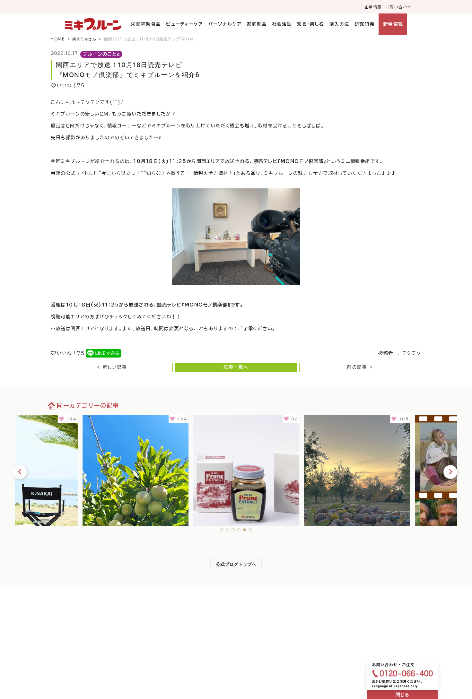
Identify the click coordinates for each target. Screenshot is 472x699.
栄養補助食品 (146, 24)
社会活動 (282, 24)
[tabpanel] (70, 469)
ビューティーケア (184, 24)
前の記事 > (360, 367)
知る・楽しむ (310, 24)
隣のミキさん (84, 39)
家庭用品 (257, 24)
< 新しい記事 (112, 367)
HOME (58, 39)
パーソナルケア (224, 24)
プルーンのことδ (101, 54)
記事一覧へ (236, 367)
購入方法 (339, 24)
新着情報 (393, 24)
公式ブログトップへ (236, 564)
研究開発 (364, 24)
